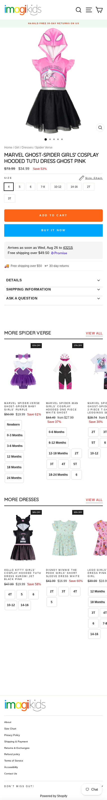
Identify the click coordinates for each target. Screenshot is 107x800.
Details (14, 280)
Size (53, 178)
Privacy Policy (12, 735)
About (7, 722)
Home (8, 147)
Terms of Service (13, 760)
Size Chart (10, 728)
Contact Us (10, 773)
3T (9, 198)
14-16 (74, 186)
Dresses (27, 147)
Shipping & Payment (16, 741)
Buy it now (53, 230)
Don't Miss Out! (19, 786)
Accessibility (11, 767)
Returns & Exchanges (16, 748)
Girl (17, 147)
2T (88, 186)
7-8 (43, 186)
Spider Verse (44, 147)
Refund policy (12, 754)
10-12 (57, 186)
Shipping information (28, 289)
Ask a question (21, 298)
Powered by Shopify (53, 796)
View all (94, 333)
